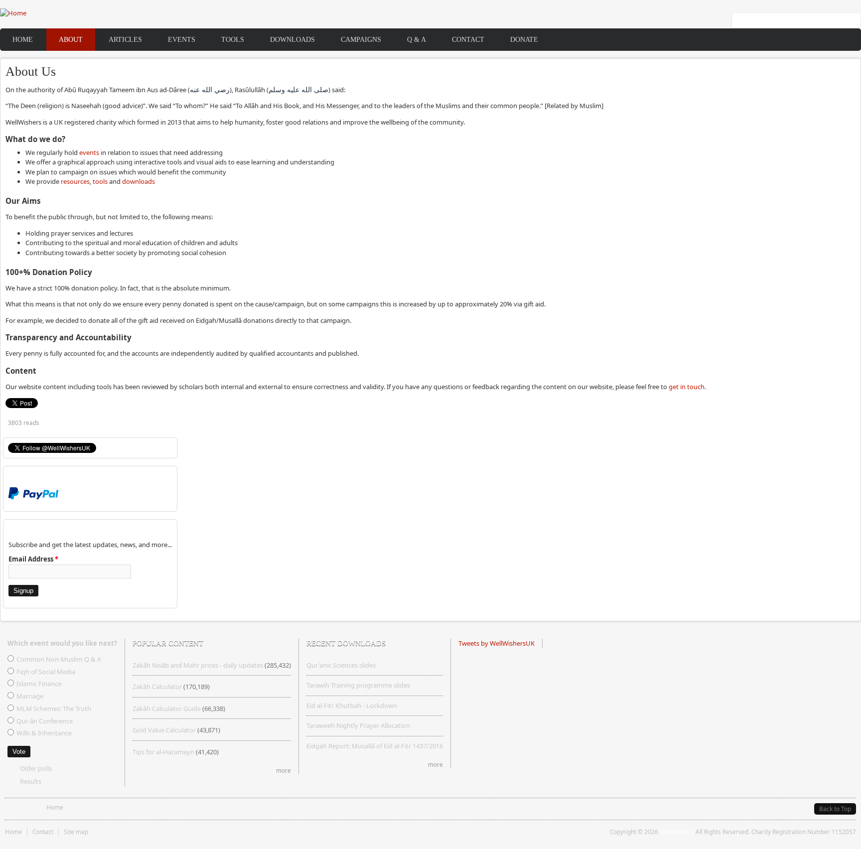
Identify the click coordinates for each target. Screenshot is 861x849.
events (89, 152)
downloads (138, 181)
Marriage (29, 696)
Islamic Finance (38, 683)
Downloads (292, 39)
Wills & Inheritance (44, 732)
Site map (76, 832)
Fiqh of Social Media (45, 671)
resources (75, 181)
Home (22, 39)
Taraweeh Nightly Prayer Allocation (358, 725)
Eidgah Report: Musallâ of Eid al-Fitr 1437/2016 (374, 745)
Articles (125, 39)
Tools (232, 39)
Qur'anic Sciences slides (341, 665)
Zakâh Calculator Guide (167, 708)
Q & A (416, 39)
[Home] (13, 12)
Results (30, 781)
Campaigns (361, 39)
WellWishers (677, 832)
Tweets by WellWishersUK (496, 643)
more (283, 770)
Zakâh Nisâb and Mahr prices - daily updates (198, 665)
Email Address (33, 559)
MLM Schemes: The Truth (53, 708)
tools (100, 181)
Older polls (36, 768)
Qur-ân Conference (44, 720)
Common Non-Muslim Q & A (58, 659)
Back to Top (835, 809)
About (71, 39)
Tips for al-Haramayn (163, 751)
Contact (468, 39)
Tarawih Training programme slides (358, 685)
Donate (524, 39)
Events (181, 39)
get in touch (687, 386)
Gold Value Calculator (164, 729)
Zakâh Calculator (157, 686)
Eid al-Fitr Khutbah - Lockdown (351, 705)
